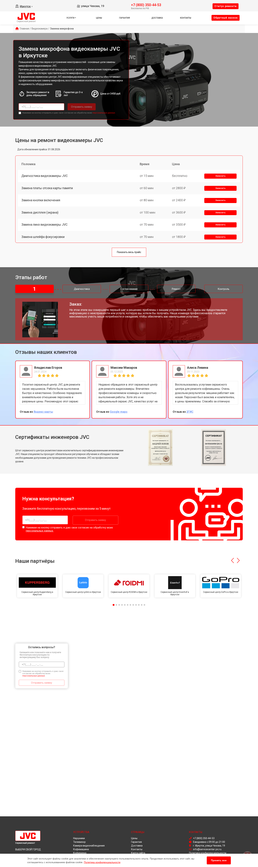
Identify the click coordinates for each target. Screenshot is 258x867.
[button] (232, 560)
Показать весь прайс (129, 252)
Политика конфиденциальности (102, 862)
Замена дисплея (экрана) (39, 212)
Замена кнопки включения (40, 200)
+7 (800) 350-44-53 (146, 4)
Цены (99, 18)
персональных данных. (103, 113)
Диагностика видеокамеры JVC (44, 176)
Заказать (220, 176)
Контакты (185, 18)
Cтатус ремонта (225, 6)
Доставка (157, 18)
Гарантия (124, 18)
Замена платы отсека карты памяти (47, 188)
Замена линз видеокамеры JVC (44, 224)
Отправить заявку (81, 106)
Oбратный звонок (225, 17)
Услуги (70, 18)
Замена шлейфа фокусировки (43, 237)
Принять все (219, 860)
